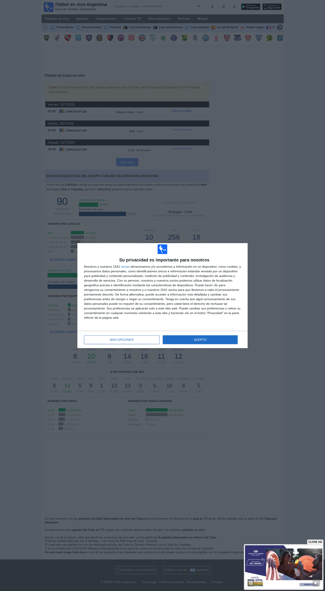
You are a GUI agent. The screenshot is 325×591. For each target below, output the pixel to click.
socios (125, 266)
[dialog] (162, 295)
